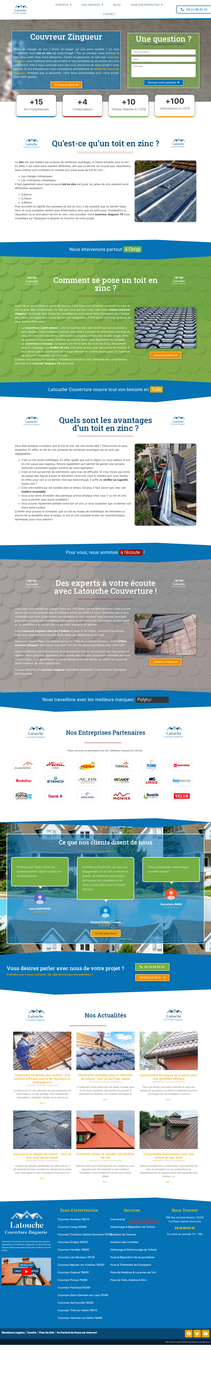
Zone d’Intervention (145, 4)
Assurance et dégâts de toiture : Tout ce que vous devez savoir (42, 1155)
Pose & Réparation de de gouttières (132, 1257)
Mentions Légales (13, 1332)
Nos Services (91, 4)
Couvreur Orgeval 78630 (73, 1272)
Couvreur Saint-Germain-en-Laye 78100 (83, 1295)
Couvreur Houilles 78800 (73, 1249)
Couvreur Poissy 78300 (72, 1280)
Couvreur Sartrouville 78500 (75, 1302)
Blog (117, 4)
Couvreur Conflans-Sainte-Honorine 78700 (85, 1234)
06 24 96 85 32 (185, 1227)
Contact (109, 14)
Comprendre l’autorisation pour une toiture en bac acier (168, 1155)
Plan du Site (46, 1332)
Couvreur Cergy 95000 (72, 1226)
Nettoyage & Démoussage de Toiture (133, 1249)
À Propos (61, 4)
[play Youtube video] (26, 1272)
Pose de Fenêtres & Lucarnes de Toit (133, 1272)
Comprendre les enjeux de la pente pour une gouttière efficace (168, 1076)
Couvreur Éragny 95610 (73, 1242)
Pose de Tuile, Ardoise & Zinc (128, 1280)
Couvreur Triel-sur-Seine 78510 (77, 1310)
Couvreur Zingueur (143, 1219)
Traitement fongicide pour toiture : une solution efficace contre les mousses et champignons (42, 1078)
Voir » (42, 1103)
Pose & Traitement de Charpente (130, 1264)
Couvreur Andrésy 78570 (73, 1219)
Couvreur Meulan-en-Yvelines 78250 (81, 1264)
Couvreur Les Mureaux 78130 (76, 1257)
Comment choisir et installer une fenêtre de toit (105, 1155)
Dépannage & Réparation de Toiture (132, 1226)
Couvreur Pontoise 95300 (74, 1287)
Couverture (117, 1219)
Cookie (32, 1332)
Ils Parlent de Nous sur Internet (77, 1332)
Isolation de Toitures (123, 1234)
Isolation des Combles (124, 1242)
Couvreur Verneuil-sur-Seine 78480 (80, 1317)
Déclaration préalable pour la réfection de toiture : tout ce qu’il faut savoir (105, 1076)
